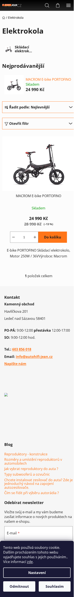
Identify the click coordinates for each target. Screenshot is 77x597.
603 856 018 (21, 349)
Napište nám (15, 363)
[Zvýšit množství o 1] (35, 237)
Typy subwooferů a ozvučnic (27, 474)
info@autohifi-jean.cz (34, 356)
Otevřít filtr (19, 123)
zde (30, 561)
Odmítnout (19, 586)
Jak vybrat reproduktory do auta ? (31, 469)
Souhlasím (55, 586)
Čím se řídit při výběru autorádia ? (31, 493)
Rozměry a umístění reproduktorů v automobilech (33, 461)
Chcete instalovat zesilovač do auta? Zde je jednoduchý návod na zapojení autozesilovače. (38, 484)
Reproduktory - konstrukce (25, 454)
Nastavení (37, 572)
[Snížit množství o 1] (13, 237)
